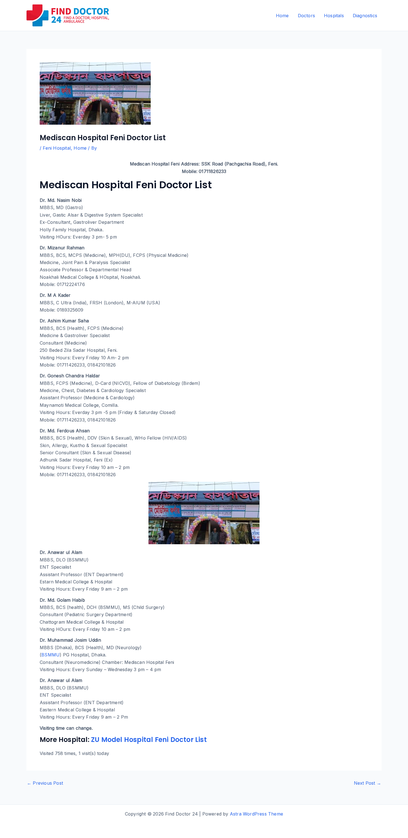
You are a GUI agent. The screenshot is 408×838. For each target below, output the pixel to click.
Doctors (306, 15)
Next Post (367, 783)
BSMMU (50, 655)
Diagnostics (365, 15)
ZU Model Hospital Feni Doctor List (149, 739)
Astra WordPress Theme (256, 814)
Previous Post (45, 783)
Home (282, 15)
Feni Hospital (57, 148)
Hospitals (334, 15)
